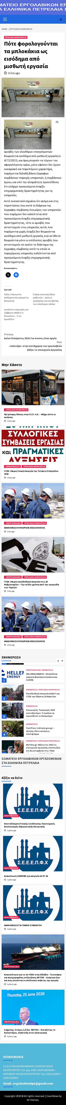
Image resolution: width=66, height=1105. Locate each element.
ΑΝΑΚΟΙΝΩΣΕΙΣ (13, 466)
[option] (33, 675)
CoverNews (52, 1096)
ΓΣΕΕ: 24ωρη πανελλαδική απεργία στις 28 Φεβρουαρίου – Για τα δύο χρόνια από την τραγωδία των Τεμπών (31, 584)
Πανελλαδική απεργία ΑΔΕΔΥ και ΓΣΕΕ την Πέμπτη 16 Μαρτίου (43, 677)
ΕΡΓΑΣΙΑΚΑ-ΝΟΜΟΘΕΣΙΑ (15, 37)
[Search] (61, 20)
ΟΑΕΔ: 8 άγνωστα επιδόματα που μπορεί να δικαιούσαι (16, 297)
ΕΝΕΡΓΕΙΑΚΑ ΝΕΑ (13, 523)
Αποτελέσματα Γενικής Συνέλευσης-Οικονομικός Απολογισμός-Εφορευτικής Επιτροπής (29, 825)
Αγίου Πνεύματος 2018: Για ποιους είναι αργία (30, 336)
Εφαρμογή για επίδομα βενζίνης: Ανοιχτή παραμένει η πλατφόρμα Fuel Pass (43, 752)
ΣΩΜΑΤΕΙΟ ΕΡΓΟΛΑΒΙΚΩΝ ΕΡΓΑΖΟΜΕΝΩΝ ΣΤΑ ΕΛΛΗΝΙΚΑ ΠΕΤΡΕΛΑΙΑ (32, 761)
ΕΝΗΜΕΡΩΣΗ (31, 672)
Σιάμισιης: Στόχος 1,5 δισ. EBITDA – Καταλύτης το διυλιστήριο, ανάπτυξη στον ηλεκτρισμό (29, 1031)
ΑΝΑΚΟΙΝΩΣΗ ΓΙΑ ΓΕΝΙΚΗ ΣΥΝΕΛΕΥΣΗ (23, 925)
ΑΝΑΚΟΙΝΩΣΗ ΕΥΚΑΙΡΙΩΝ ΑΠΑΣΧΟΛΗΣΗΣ (24, 527)
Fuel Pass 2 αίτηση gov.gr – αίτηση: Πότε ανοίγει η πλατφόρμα (40, 713)
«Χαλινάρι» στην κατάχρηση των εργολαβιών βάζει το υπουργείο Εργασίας (35, 345)
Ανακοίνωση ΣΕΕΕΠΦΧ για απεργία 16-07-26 (26, 876)
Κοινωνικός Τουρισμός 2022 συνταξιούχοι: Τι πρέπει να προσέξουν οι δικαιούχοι (40, 695)
